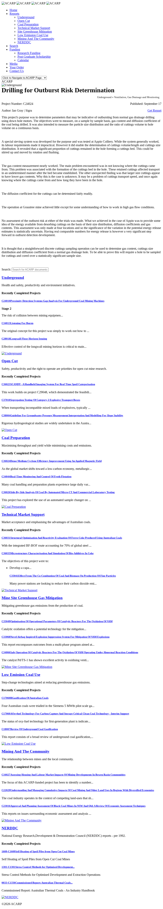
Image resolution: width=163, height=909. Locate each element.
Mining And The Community (35, 38)
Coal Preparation (28, 24)
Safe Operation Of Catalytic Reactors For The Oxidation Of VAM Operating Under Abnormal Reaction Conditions (70, 652)
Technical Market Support (33, 28)
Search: (6, 269)
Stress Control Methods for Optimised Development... (38, 866)
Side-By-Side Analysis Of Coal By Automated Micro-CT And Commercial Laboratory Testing (58, 492)
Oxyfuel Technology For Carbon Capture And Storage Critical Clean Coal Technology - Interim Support (65, 713)
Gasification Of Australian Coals (25, 697)
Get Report (154, 110)
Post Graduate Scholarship (34, 56)
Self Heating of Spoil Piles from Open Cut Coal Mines (38, 851)
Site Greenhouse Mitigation (34, 31)
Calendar (23, 60)
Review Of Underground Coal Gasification (30, 729)
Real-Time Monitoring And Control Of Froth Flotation (36, 476)
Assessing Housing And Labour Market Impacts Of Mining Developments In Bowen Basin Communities (63, 774)
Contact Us (17, 71)
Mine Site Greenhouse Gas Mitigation (32, 598)
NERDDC (24, 42)
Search (14, 46)
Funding (15, 49)
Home (13, 10)
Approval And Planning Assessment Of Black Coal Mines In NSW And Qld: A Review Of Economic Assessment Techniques (74, 805)
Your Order (17, 67)
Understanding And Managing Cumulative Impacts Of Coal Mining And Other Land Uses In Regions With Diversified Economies (78, 790)
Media (13, 63)
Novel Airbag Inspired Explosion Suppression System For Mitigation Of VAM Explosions (56, 636)
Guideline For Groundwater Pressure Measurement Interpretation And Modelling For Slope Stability (62, 415)
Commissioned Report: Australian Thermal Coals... (37, 882)
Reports (14, 13)
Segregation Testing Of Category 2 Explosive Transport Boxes (41, 399)
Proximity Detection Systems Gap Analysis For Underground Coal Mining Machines (53, 300)
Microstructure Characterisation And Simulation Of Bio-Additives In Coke (48, 553)
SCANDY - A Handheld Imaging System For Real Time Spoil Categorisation (48, 384)
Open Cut (23, 20)
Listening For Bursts (17, 323)
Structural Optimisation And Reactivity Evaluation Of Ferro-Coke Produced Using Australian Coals (62, 537)
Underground (25, 17)
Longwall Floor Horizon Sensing (24, 338)
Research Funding (28, 53)
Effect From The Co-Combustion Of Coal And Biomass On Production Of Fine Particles (63, 575)
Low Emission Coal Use (32, 35)
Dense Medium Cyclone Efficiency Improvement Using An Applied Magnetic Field (52, 460)
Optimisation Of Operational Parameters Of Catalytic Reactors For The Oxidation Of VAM (57, 621)
